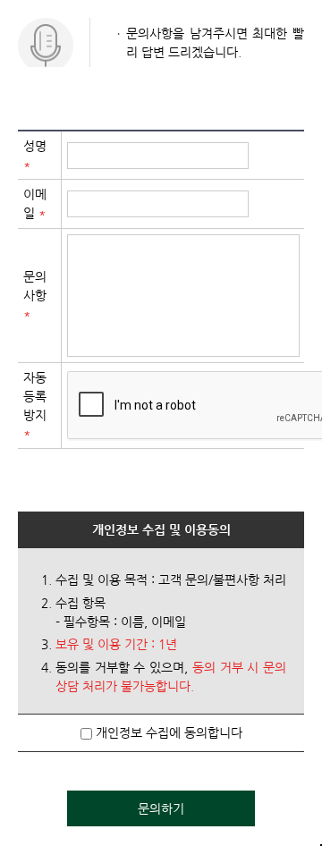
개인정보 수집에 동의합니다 (167, 732)
